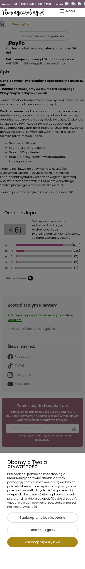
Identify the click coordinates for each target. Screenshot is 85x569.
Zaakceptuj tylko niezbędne (42, 517)
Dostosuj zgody (42, 530)
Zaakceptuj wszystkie (42, 542)
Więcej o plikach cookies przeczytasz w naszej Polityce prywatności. (41, 504)
